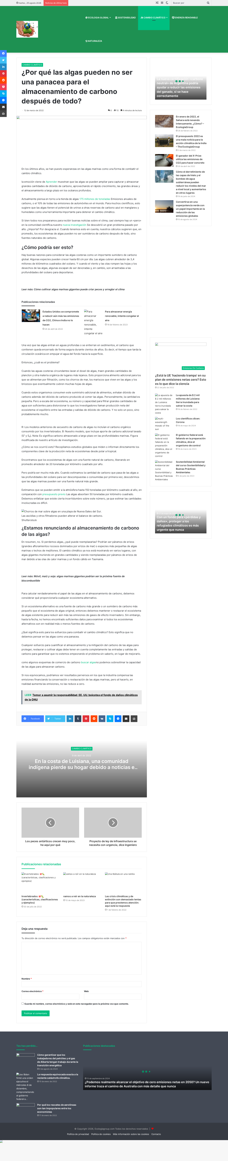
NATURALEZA (94, 41)
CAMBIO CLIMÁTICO (154, 17)
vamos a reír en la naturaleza (79, 896)
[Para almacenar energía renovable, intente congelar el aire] (93, 322)
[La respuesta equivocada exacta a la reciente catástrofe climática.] (25, 1087)
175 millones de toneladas (94, 199)
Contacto (156, 1134)
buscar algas (88, 662)
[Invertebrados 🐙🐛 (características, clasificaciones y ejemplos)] (40, 882)
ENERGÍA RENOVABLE (186, 17)
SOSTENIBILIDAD (126, 17)
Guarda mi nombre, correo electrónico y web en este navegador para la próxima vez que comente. (76, 1003)
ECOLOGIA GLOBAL (98, 17)
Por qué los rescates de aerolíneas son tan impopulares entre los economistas (56, 1108)
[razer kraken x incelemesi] (114, 1141)
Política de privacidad (78, 1134)
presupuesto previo (54, 494)
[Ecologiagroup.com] (27, 29)
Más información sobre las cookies (131, 1134)
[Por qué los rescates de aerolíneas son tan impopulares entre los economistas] (25, 1109)
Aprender (51, 181)
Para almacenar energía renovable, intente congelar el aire (122, 316)
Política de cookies (101, 1134)
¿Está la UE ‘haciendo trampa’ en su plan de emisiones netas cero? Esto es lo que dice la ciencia (180, 379)
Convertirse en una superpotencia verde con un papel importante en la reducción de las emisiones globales (190, 208)
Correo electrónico (32, 991)
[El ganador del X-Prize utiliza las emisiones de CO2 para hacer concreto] (164, 160)
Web (86, 991)
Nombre (27, 978)
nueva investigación (74, 224)
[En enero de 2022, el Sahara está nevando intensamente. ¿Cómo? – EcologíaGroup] (164, 121)
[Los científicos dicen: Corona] (164, 424)
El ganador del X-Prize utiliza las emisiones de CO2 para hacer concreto (190, 159)
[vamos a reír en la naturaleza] (81, 882)
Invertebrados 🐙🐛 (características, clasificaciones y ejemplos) (40, 899)
